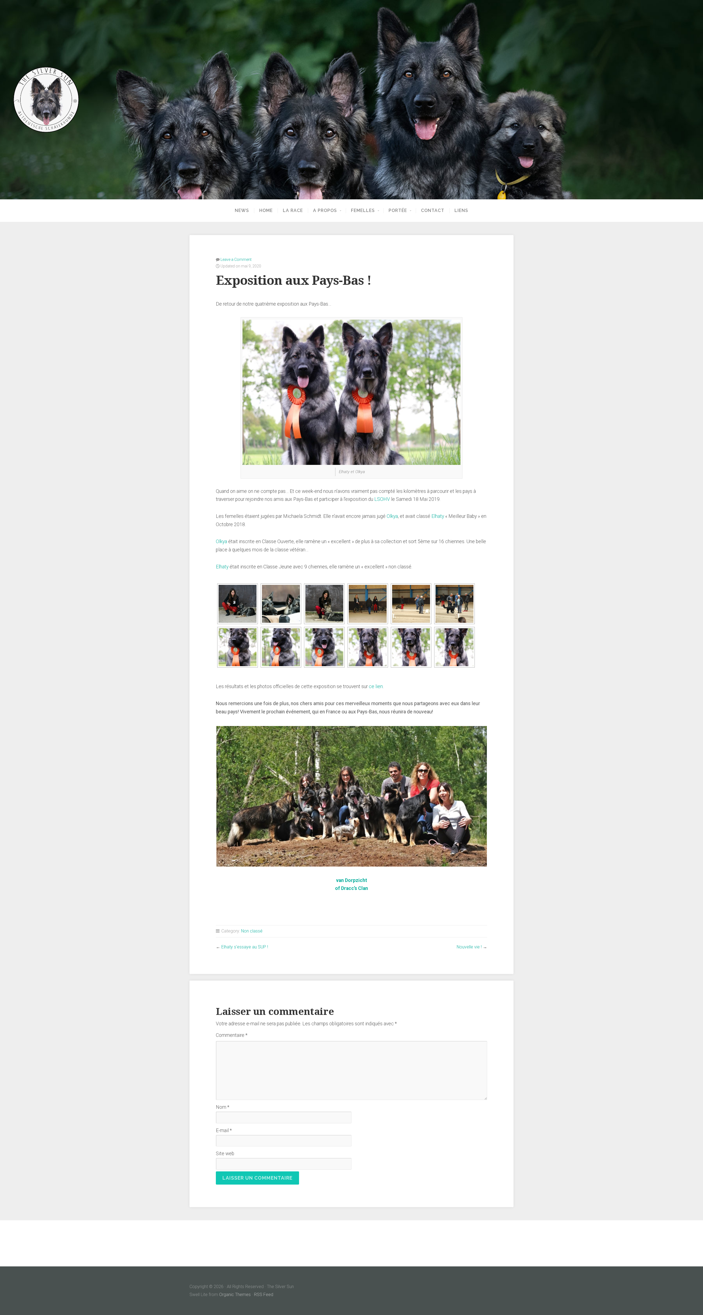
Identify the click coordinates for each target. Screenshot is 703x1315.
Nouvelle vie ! (469, 947)
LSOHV (382, 499)
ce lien (376, 686)
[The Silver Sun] (351, 100)
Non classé (252, 931)
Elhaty (437, 516)
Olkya (392, 516)
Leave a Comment (236, 259)
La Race (293, 210)
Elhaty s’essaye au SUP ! (244, 947)
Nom (222, 1107)
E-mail (224, 1130)
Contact (432, 210)
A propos (325, 210)
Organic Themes (235, 1294)
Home (266, 210)
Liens (461, 210)
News (242, 210)
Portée (398, 210)
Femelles (363, 210)
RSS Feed (263, 1294)
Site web (225, 1153)
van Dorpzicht (351, 880)
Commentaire (231, 1035)
